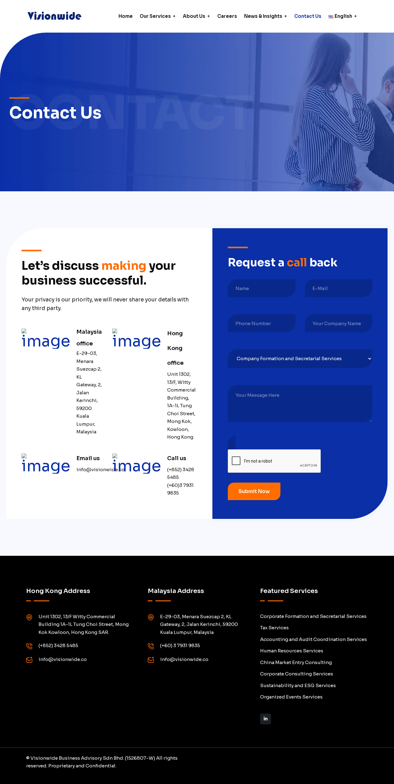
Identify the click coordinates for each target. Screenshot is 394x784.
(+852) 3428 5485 (58, 645)
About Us (194, 16)
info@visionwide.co (62, 659)
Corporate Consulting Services (296, 674)
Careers (227, 16)
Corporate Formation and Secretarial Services (313, 616)
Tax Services (274, 628)
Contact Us (307, 16)
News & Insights (263, 16)
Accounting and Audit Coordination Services (313, 639)
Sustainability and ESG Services (298, 685)
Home (126, 16)
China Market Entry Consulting (296, 662)
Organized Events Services (291, 697)
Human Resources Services (291, 651)
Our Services (155, 16)
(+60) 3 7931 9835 (180, 645)
